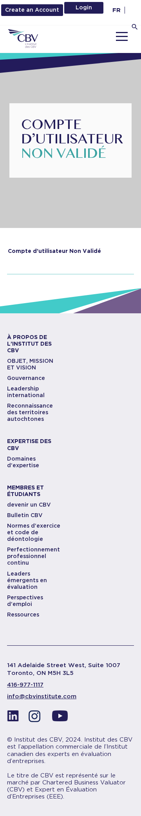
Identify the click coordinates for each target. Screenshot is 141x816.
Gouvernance (26, 378)
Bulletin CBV (25, 515)
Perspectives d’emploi (25, 600)
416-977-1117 (25, 684)
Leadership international (26, 391)
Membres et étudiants (25, 490)
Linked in (13, 718)
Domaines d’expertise (23, 462)
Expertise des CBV (29, 444)
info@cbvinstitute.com (41, 696)
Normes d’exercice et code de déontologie (33, 532)
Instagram (36, 718)
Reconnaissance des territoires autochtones (30, 412)
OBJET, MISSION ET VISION (30, 364)
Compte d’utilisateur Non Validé (54, 251)
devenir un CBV (29, 505)
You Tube (60, 718)
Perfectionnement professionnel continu (33, 556)
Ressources (23, 614)
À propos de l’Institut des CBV (29, 343)
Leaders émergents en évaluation (27, 580)
